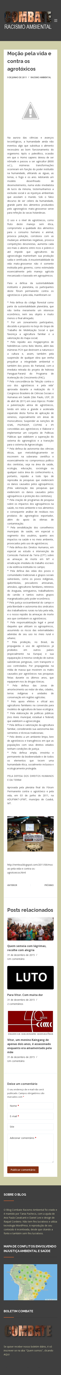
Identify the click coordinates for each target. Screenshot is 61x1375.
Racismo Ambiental (41, 77)
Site (12, 1126)
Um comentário (16, 958)
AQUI (6, 1354)
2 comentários (15, 1003)
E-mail (14, 1116)
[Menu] (55, 20)
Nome (14, 1105)
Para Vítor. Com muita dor (25, 995)
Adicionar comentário (23, 1138)
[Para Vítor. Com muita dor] (30, 977)
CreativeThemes (13, 1370)
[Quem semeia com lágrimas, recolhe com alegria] (30, 928)
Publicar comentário (23, 1169)
